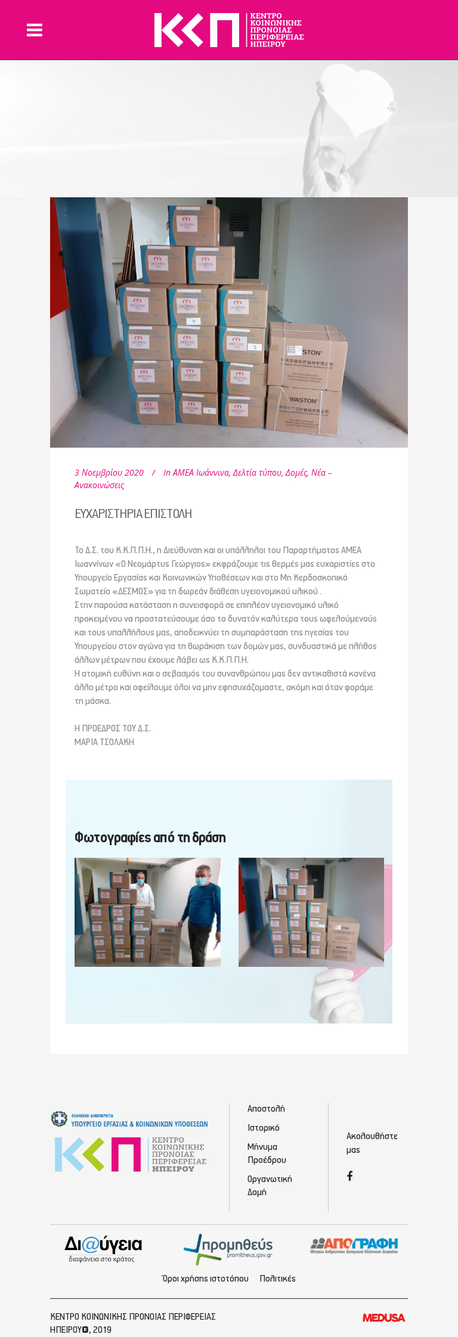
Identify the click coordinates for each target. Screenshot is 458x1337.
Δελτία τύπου (257, 472)
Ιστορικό (263, 1128)
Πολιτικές (277, 1279)
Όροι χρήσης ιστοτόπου (206, 1279)
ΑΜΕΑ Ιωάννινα (201, 472)
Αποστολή (266, 1109)
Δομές (296, 472)
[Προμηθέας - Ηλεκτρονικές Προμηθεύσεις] (229, 1249)
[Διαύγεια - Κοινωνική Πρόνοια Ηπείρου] (103, 1249)
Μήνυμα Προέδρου (266, 1154)
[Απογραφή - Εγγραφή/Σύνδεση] (354, 1245)
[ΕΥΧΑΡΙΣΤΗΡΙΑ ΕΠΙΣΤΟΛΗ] (229, 313)
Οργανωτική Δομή (269, 1186)
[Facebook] (349, 1177)
